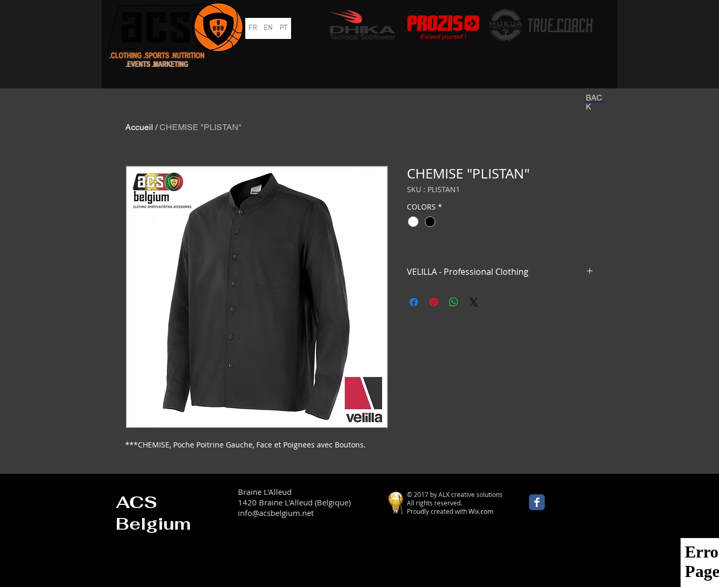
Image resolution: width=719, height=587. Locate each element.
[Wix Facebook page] (537, 502)
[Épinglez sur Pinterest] (433, 302)
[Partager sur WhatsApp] (453, 302)
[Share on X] (473, 302)
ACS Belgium (153, 512)
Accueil (139, 127)
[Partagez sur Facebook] (413, 302)
